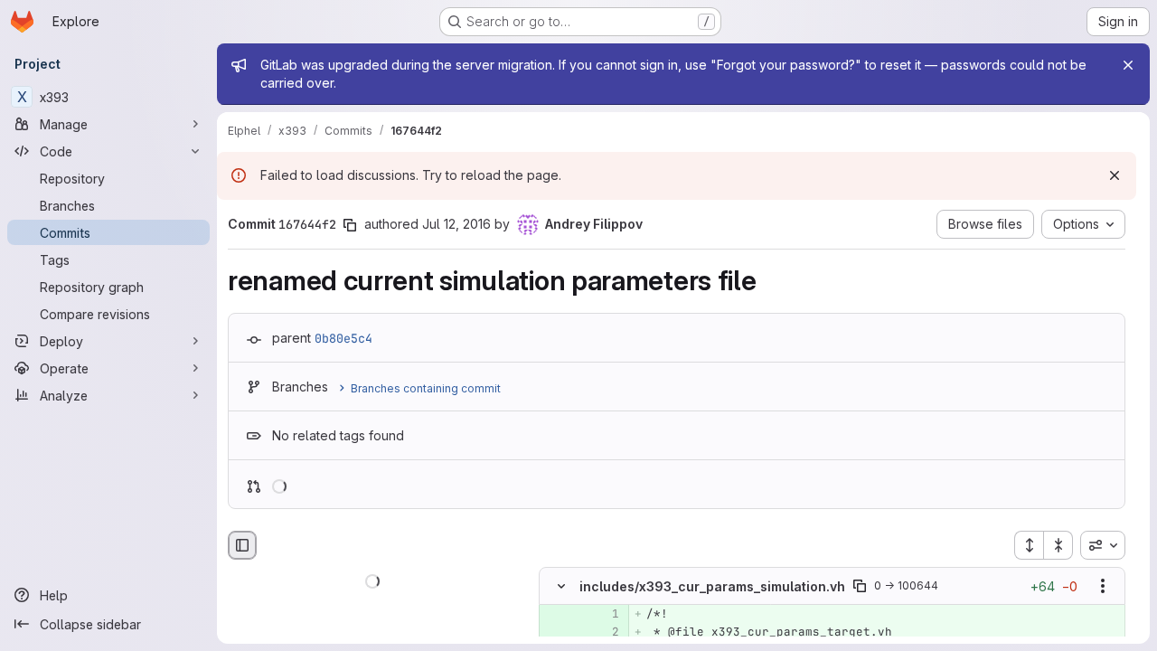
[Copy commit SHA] (350, 225)
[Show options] (1103, 587)
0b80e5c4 (343, 338)
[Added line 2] (603, 633)
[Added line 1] (603, 615)
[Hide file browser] (242, 545)
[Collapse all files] (1058, 545)
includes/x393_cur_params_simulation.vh (712, 586)
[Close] (1128, 65)
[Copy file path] (859, 587)
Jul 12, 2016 (456, 223)
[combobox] (1102, 545)
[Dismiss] (1114, 175)
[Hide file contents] (561, 587)
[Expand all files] (1028, 545)
